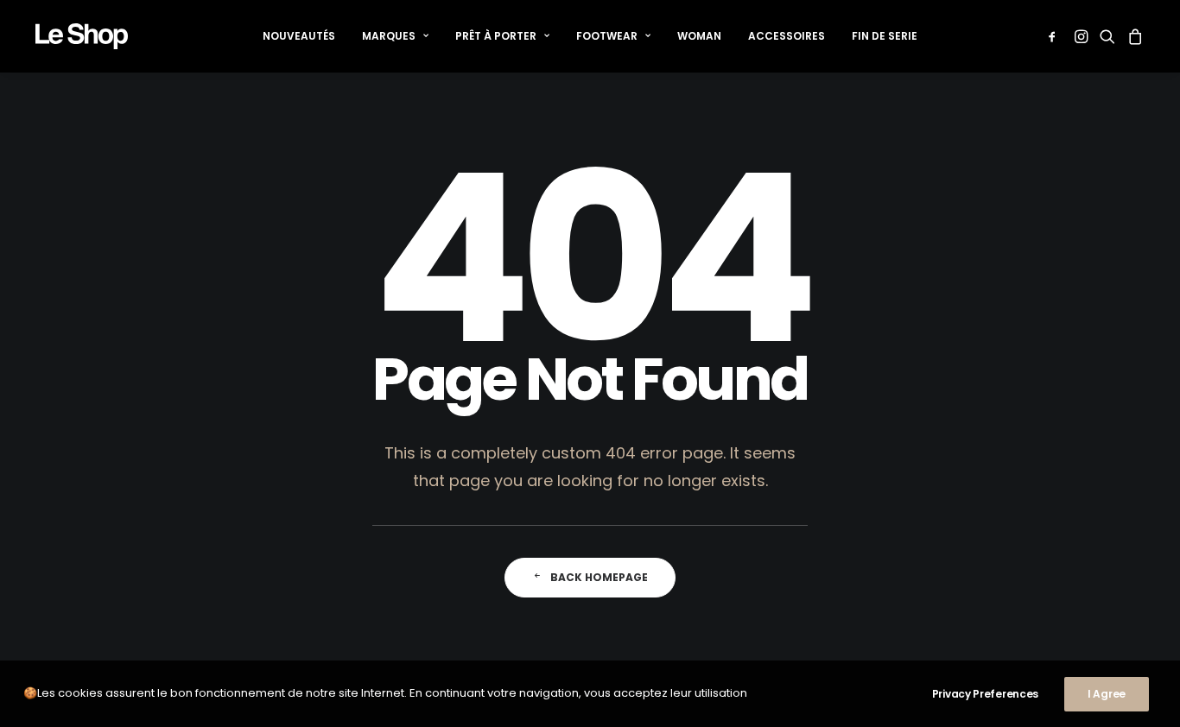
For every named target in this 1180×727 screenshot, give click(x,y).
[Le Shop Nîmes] (81, 36)
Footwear (607, 35)
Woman (699, 35)
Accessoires (786, 35)
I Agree (1107, 693)
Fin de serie (884, 35)
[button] (1055, 36)
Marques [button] (389, 35)
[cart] (1133, 36)
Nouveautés (299, 35)
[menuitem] (299, 36)
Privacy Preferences (985, 693)
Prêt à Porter (495, 35)
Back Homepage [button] (599, 577)
